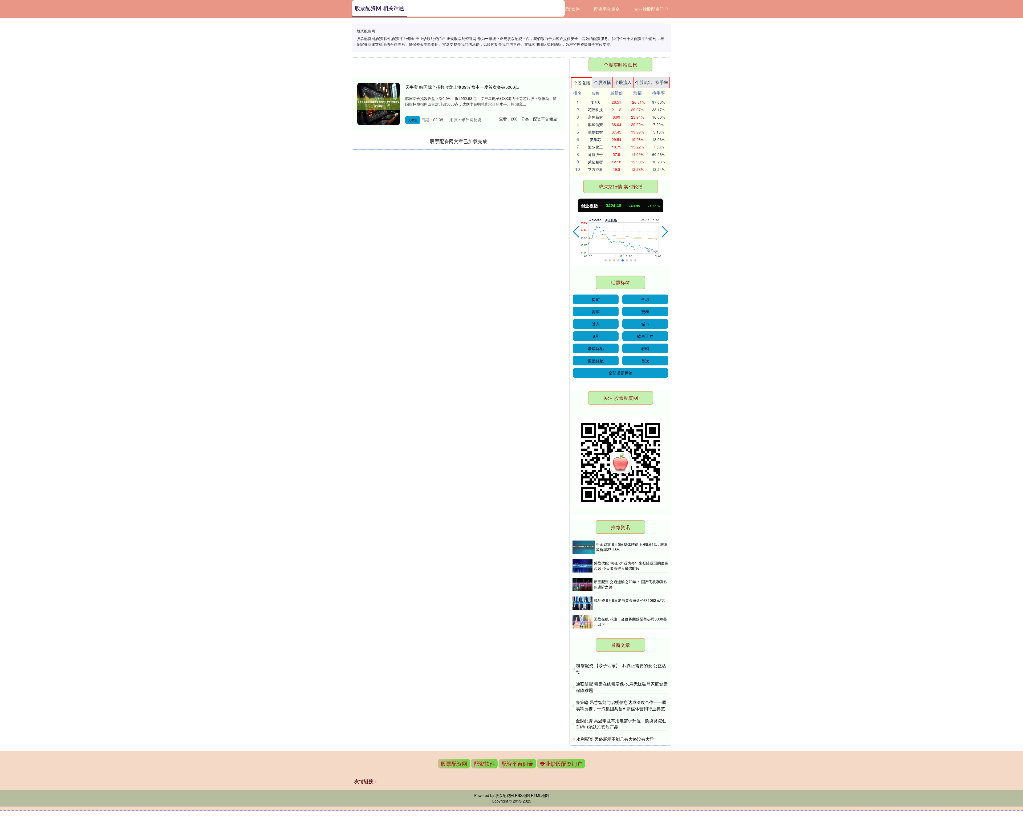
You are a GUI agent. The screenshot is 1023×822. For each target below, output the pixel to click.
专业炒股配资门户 (651, 9)
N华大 (595, 102)
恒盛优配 (596, 360)
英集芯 (595, 139)
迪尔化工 (595, 147)
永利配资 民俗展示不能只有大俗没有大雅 (615, 739)
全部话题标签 (620, 373)
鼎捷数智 (595, 132)
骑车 (596, 311)
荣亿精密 (595, 161)
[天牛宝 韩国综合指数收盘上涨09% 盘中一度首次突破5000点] (378, 104)
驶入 (596, 324)
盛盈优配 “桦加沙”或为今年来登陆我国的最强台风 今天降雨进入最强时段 (631, 565)
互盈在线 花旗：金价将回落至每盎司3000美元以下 (630, 621)
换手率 (661, 82)
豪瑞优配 (596, 348)
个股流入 (623, 82)
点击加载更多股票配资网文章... (458, 141)
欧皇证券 (645, 336)
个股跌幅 (602, 82)
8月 (596, 336)
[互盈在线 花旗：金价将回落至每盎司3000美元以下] (582, 621)
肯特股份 (595, 154)
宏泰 (645, 311)
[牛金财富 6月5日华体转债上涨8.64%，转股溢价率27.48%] (584, 547)
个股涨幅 (581, 83)
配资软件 (571, 9)
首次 (645, 360)
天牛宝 (412, 120)
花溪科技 (595, 109)
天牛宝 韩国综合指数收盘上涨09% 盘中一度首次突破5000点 (462, 87)
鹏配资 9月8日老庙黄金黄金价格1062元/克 (629, 600)
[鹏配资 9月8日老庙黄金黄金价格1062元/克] (582, 603)
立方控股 (595, 169)
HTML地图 (540, 795)
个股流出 (643, 82)
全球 (645, 299)
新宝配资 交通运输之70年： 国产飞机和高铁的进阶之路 (630, 584)
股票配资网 (454, 763)
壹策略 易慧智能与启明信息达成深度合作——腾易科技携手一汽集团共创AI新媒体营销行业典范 (621, 705)
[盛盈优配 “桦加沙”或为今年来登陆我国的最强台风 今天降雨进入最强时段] (582, 566)
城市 (645, 324)
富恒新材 (595, 117)
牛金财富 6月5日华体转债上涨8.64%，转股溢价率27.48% (632, 547)
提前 (596, 299)
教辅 (645, 348)
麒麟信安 (595, 124)
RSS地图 (522, 795)
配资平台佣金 (607, 9)
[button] (576, 232)
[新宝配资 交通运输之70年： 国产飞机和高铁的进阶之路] (582, 584)
